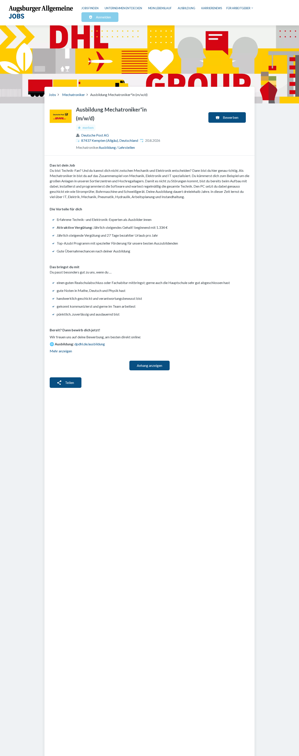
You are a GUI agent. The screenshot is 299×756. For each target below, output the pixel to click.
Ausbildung (186, 8)
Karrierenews (211, 8)
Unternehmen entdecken (123, 8)
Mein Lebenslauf (160, 8)
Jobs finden (89, 8)
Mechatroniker (73, 94)
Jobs (52, 94)
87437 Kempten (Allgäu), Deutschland (109, 140)
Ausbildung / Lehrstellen (117, 147)
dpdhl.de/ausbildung (89, 344)
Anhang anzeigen (149, 365)
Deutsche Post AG (95, 135)
